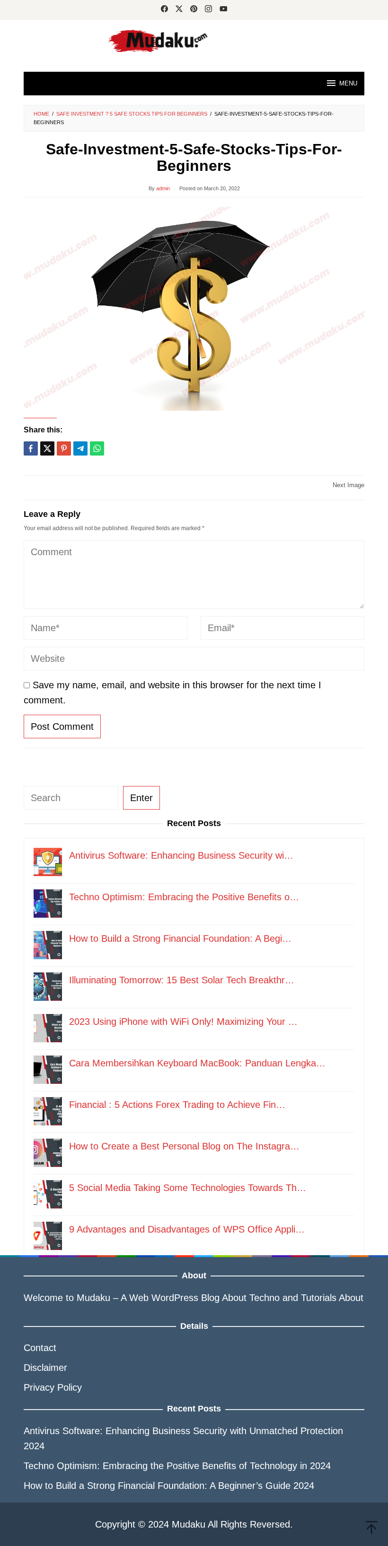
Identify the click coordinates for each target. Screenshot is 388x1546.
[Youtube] (223, 10)
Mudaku (93, 1298)
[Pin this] (64, 448)
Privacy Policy (53, 1387)
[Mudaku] (194, 40)
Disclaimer (45, 1367)
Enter (141, 798)
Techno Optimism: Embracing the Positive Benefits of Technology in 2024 (177, 1466)
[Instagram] (208, 10)
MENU (348, 83)
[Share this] (31, 448)
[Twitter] (179, 10)
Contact (40, 1348)
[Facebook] (164, 10)
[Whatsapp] (97, 448)
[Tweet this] (47, 448)
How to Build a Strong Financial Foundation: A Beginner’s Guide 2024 (169, 1485)
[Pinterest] (193, 10)
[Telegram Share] (80, 448)
